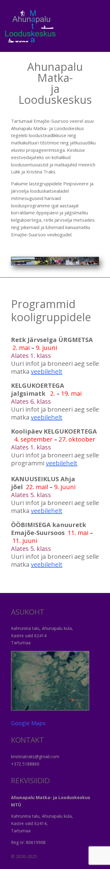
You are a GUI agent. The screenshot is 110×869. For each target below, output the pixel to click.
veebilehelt (46, 371)
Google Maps (28, 723)
